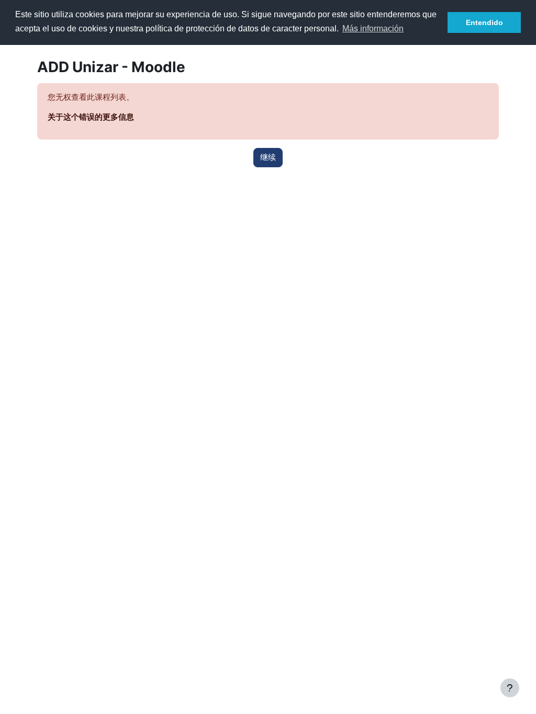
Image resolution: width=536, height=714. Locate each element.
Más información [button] (373, 28)
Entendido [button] (484, 22)
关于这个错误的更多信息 (91, 117)
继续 (268, 157)
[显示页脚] (509, 687)
